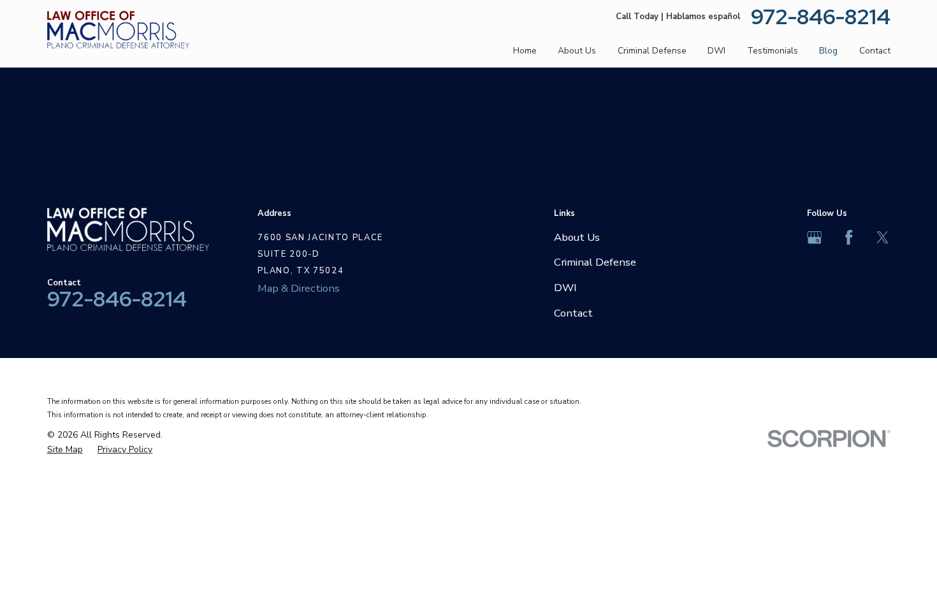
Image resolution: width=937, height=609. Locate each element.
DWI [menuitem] (716, 51)
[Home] (118, 30)
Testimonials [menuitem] (772, 51)
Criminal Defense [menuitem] (652, 51)
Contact (573, 313)
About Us (577, 237)
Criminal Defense (595, 262)
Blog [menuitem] (828, 51)
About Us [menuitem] (577, 51)
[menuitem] (65, 449)
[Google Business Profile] (814, 237)
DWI (565, 287)
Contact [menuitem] (874, 51)
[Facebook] (848, 237)
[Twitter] (882, 237)
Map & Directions (299, 288)
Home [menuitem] (525, 51)
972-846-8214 (820, 16)
